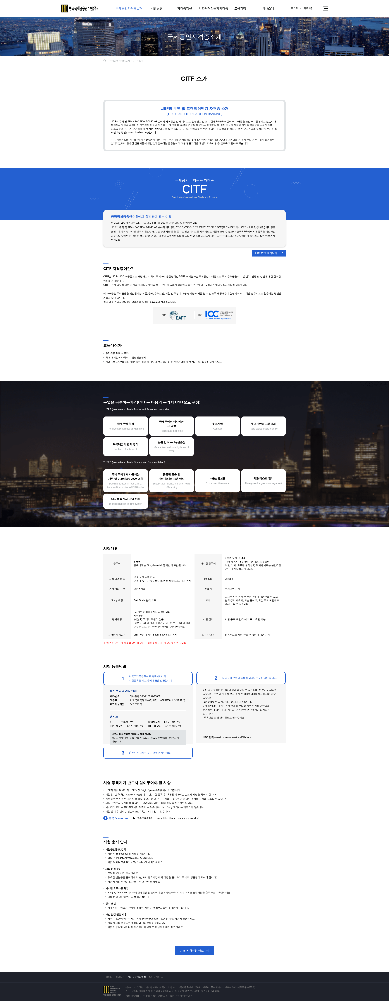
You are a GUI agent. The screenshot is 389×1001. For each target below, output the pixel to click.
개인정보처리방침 (137, 977)
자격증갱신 (184, 8)
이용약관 (120, 977)
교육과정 (240, 8)
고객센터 (107, 977)
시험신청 (157, 8)
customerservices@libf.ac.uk (237, 737)
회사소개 (268, 8)
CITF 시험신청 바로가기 (194, 950)
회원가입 (308, 8)
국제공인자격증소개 (129, 8)
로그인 (294, 8)
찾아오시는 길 (156, 977)
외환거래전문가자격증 (212, 8)
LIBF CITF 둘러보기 (266, 253)
